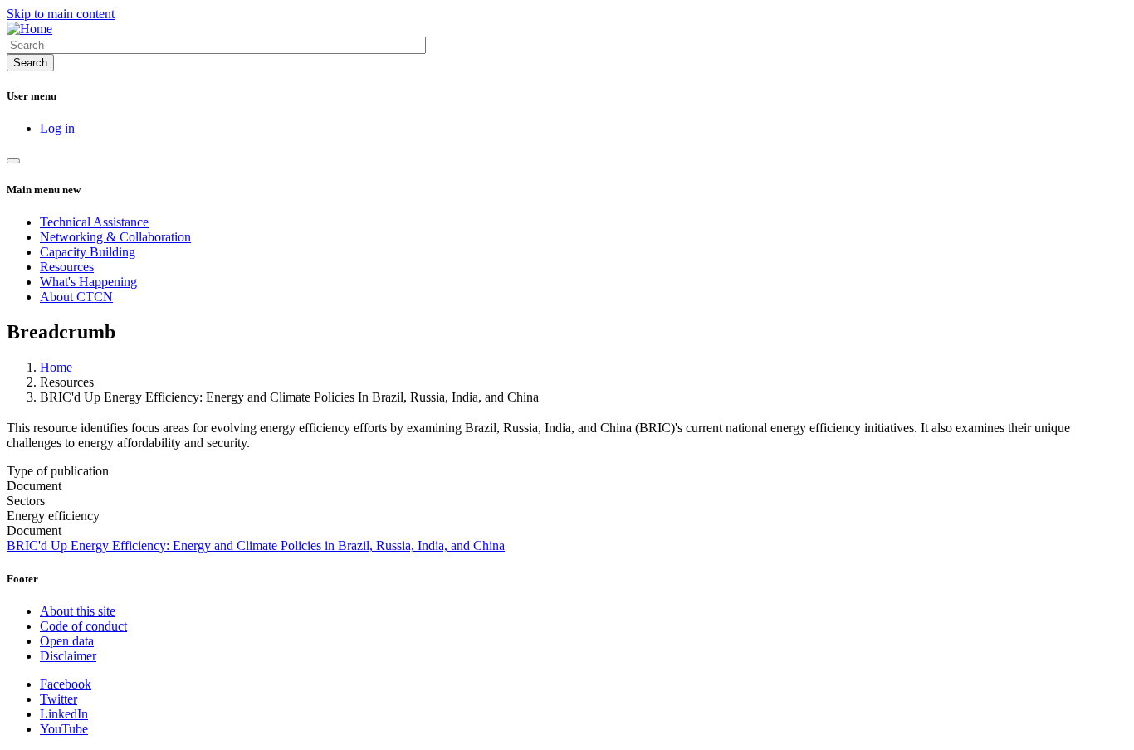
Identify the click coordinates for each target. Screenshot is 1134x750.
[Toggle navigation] (13, 160)
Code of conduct (83, 626)
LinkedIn (64, 714)
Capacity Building (87, 252)
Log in (57, 128)
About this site (77, 611)
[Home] (29, 29)
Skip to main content (61, 14)
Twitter (58, 699)
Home (56, 367)
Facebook (65, 684)
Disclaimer (68, 656)
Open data (67, 641)
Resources (67, 267)
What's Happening (88, 282)
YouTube (64, 729)
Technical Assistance (94, 222)
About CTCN (76, 297)
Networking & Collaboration (115, 237)
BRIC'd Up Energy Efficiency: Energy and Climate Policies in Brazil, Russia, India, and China (256, 545)
